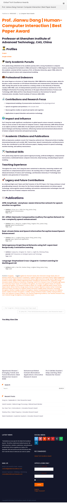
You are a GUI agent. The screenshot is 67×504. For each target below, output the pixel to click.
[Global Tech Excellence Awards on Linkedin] (36, 443)
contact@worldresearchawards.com (12, 474)
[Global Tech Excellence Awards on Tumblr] (57, 439)
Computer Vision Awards (27, 13)
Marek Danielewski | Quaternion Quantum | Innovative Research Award (22, 416)
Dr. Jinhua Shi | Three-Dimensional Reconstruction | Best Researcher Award (40, 311)
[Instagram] (53, 439)
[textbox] (33, 127)
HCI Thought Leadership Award (43, 285)
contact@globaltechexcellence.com (12, 468)
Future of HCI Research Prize (41, 282)
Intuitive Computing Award (41, 290)
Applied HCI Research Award (28, 276)
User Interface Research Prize (56, 293)
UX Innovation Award (28, 295)
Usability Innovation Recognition (15, 292)
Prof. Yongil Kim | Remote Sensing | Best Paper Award (20, 308)
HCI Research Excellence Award (25, 285)
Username (40, 466)
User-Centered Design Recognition (12, 295)
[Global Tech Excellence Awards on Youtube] (49, 439)
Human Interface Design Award (19, 287)
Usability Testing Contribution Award (35, 292)
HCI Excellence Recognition (27, 284)
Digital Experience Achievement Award (23, 279)
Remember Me (40, 480)
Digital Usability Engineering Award (22, 280)
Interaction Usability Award (38, 288)
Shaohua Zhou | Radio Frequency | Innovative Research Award (20, 412)
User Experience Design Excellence (15, 293)
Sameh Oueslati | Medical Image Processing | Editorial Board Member (22, 404)
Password (40, 473)
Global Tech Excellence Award (42, 456)
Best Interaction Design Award (45, 276)
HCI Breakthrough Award (57, 282)
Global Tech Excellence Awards (16, 2)
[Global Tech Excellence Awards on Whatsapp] (61, 439)
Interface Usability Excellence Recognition (21, 290)
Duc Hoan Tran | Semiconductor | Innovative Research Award (19, 408)
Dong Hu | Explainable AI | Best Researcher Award (16, 400)
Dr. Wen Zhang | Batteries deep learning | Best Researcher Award (55, 373)
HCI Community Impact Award (10, 284)
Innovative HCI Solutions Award (22, 288)
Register (36, 489)
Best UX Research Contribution (20, 277)
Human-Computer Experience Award (39, 287)
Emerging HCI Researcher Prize (41, 280)
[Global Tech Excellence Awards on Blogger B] (44, 439)
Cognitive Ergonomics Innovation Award (41, 277)
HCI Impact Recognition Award (44, 284)
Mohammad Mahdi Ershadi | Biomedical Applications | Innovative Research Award (11, 374)
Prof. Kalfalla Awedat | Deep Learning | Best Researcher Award (32, 373)
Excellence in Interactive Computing (23, 282)
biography (11, 276)
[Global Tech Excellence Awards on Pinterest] (40, 439)
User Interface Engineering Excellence (36, 293)
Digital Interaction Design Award (44, 279)
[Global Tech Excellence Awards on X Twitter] (36, 439)
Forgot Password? (39, 491)
